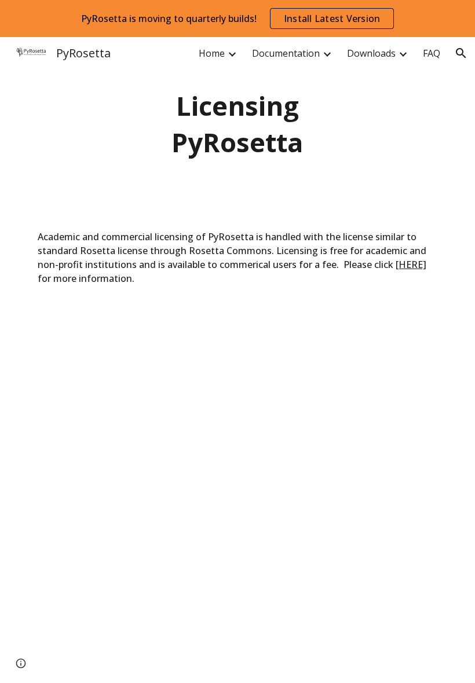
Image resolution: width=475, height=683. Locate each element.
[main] (237, 124)
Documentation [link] (286, 53)
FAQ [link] (431, 53)
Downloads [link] (371, 53)
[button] (461, 53)
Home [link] (212, 53)
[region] (237, 18)
